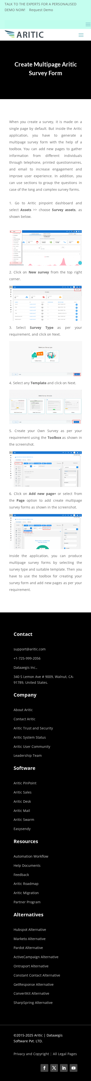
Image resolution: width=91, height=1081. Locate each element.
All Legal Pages (65, 1054)
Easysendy (22, 828)
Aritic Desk (22, 801)
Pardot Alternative (28, 947)
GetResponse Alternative (34, 984)
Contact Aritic (24, 719)
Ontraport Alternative (31, 966)
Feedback (21, 874)
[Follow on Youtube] (73, 1068)
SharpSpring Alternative (33, 1002)
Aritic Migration (26, 892)
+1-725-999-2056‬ (27, 658)
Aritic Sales (23, 792)
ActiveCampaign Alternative (36, 957)
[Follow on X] (54, 1068)
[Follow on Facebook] (44, 1068)
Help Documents (27, 865)
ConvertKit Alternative (31, 993)
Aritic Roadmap (26, 883)
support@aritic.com (30, 649)
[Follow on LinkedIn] (64, 1068)
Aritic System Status (30, 737)
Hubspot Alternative (30, 929)
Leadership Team (28, 755)
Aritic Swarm (24, 819)
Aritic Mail (22, 810)
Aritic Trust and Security (33, 728)
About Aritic (23, 709)
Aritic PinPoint (25, 783)
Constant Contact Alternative (37, 975)
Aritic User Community (32, 746)
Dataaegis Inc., (25, 667)
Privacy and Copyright (31, 1054)
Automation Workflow (31, 856)
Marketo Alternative (30, 938)
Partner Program (27, 902)
